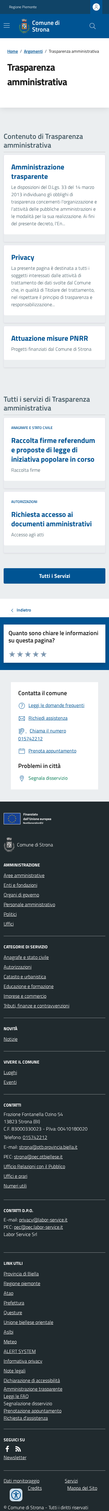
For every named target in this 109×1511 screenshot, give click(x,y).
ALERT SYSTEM (20, 1351)
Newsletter (15, 1457)
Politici (10, 914)
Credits (35, 1488)
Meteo (10, 1341)
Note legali (14, 1370)
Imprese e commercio (25, 996)
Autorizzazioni (24, 501)
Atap (8, 1293)
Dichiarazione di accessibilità (32, 1380)
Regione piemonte (22, 1283)
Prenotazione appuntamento (32, 1410)
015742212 (35, 1137)
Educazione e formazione (29, 986)
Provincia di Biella (21, 1273)
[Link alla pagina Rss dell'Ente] (18, 1448)
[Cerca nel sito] (90, 26)
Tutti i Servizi (54, 576)
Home (12, 51)
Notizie (11, 1039)
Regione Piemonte (23, 7)
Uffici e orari (15, 1176)
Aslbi (8, 1331)
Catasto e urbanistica (25, 976)
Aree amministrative (24, 875)
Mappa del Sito (82, 1488)
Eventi (10, 1082)
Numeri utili (15, 1185)
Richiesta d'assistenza (26, 1418)
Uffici (9, 923)
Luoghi (10, 1072)
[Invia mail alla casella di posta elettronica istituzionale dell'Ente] (48, 1147)
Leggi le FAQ (16, 1396)
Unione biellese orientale (28, 1322)
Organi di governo (21, 894)
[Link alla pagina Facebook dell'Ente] (7, 1448)
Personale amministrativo (29, 904)
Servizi (71, 1480)
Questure (13, 1312)
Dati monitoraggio (21, 1480)
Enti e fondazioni (20, 885)
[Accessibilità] (16, 1495)
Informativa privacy (23, 1361)
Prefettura (14, 1302)
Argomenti (33, 51)
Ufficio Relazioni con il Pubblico (34, 1166)
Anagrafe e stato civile (32, 428)
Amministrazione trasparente (33, 1388)
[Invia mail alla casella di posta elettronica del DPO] (43, 1219)
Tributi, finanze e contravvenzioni (36, 1005)
